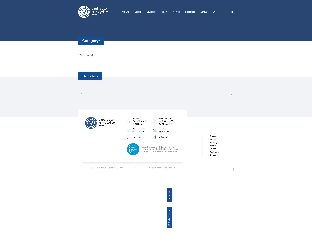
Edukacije (151, 12)
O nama (125, 12)
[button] (232, 12)
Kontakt (203, 12)
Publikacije (190, 12)
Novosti (176, 12)
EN (214, 12)
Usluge (138, 12)
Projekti (164, 12)
